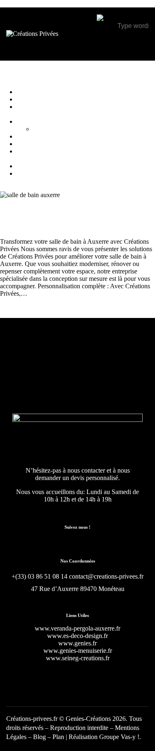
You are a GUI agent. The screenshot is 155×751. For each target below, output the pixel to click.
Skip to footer (58, 3)
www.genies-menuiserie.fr (77, 650)
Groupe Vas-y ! (119, 736)
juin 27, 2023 (80, 226)
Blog (40, 736)
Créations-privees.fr (31, 718)
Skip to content (19, 3)
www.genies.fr (77, 643)
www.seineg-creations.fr (78, 658)
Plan (58, 736)
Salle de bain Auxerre (31, 226)
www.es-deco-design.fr (77, 635)
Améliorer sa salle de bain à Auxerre (61, 210)
